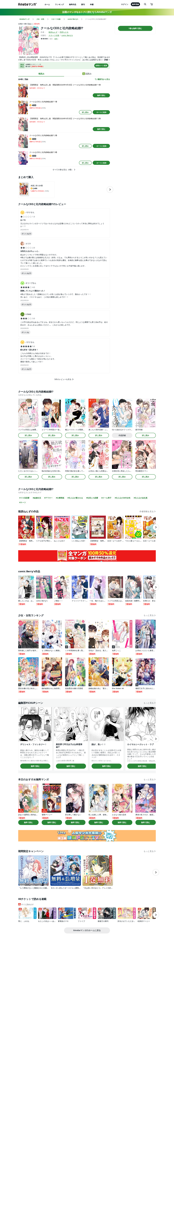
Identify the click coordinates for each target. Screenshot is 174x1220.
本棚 (91, 4)
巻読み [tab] (41, 73)
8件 (56, 39)
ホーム (47, 4)
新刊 (83, 4)
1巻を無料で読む (135, 28)
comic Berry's (67, 35)
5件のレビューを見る (62, 379)
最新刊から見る (103, 79)
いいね (27, 234)
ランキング (59, 4)
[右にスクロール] (110, 189)
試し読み (85, 112)
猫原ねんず (53, 32)
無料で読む (101, 95)
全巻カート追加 (101, 65)
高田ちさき (64, 32)
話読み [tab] (88, 73)
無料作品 (72, 4)
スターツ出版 (54, 35)
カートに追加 (101, 112)
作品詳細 (122, 435)
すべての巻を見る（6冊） (63, 169)
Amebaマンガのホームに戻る (87, 930)
